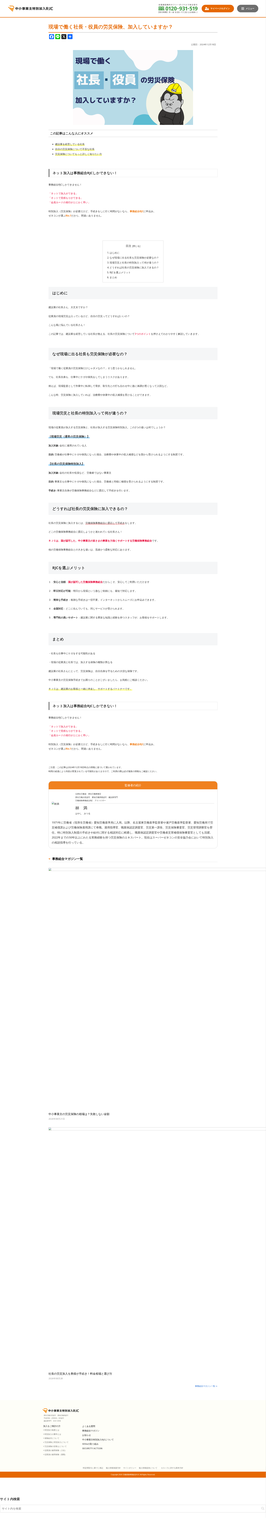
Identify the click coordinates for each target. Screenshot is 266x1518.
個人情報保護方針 (113, 1468)
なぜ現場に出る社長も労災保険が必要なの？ (134, 257)
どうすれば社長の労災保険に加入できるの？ (134, 267)
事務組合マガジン (90, 1430)
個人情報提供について (148, 1468)
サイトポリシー (129, 1468)
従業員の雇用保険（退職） (55, 1454)
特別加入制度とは (51, 1430)
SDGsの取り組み (90, 1444)
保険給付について (51, 1438)
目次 (128, 246)
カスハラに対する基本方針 (172, 1468)
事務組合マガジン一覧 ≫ (206, 1386)
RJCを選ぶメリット (120, 272)
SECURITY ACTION (92, 1448)
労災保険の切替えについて (55, 1446)
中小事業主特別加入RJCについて (98, 1439)
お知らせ (86, 1435)
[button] (263, 1508)
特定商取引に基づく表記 (93, 1468)
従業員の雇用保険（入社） (55, 1450)
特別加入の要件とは (52, 1434)
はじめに (114, 253)
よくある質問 (88, 1426)
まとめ (113, 277)
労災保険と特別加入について (56, 1442)
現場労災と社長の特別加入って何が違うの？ (134, 262)
